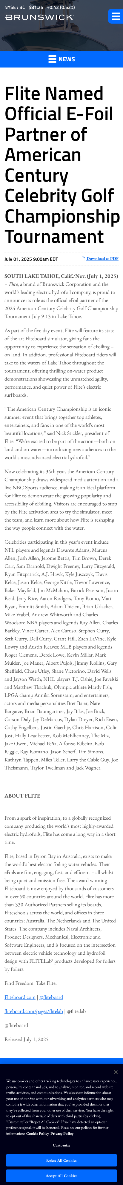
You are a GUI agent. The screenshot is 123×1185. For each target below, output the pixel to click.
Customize (61, 1145)
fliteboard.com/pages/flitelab (33, 1011)
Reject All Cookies (61, 1160)
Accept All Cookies (61, 1175)
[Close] (115, 1072)
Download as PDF (102, 258)
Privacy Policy (61, 1133)
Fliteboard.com (20, 997)
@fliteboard (51, 997)
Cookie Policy (37, 1133)
